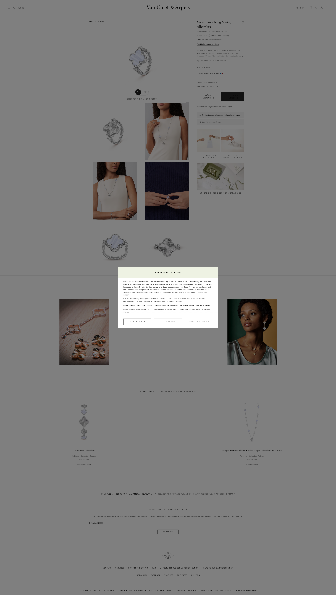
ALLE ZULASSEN (137, 322)
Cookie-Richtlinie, (159, 301)
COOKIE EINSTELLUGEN (198, 322)
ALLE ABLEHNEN (168, 322)
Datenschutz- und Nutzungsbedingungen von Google (169, 287)
